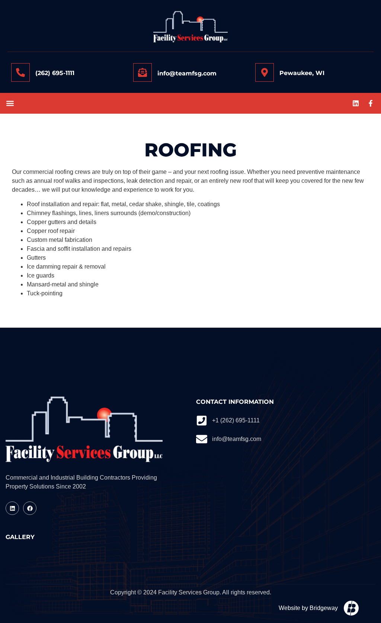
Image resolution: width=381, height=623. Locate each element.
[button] (10, 103)
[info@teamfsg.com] (142, 72)
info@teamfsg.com (187, 73)
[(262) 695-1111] (20, 72)
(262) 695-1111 (54, 73)
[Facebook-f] (370, 103)
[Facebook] (29, 508)
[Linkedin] (355, 103)
